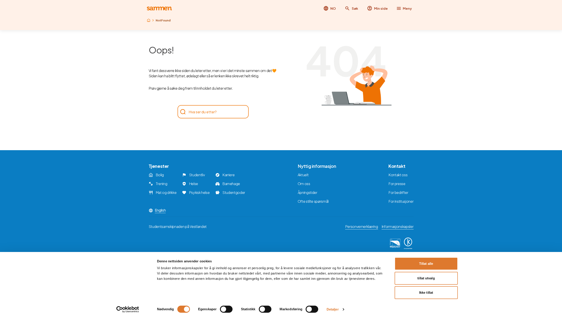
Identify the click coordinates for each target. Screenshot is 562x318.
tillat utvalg (426, 278)
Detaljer (333, 309)
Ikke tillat (426, 292)
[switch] (226, 309)
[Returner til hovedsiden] (159, 8)
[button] (351, 8)
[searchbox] (211, 112)
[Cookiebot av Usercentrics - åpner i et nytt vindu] (127, 309)
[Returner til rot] (148, 20)
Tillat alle (426, 263)
